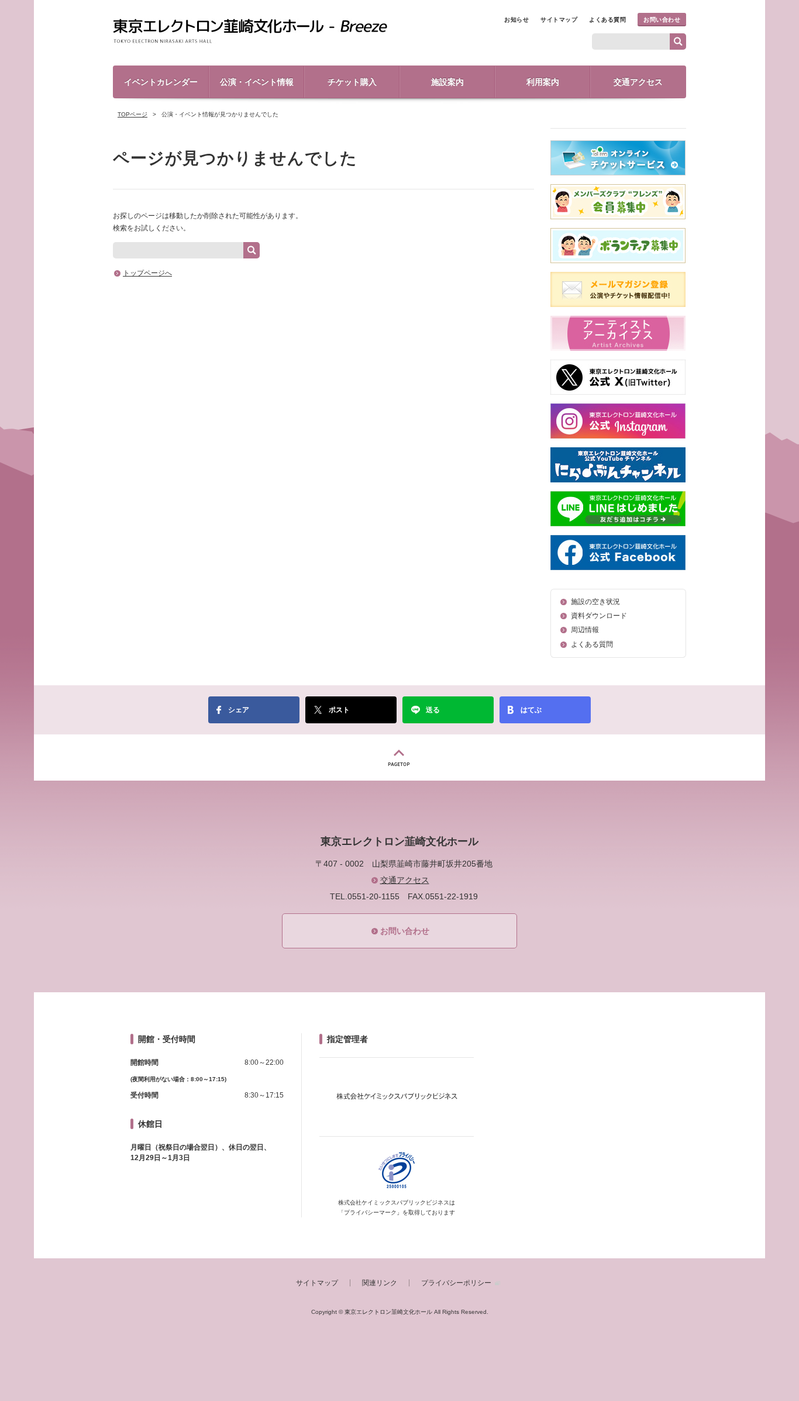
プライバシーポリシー (456, 1283)
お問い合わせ (661, 19)
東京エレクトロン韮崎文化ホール (250, 31)
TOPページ (132, 114)
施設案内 (447, 82)
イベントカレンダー (161, 82)
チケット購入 (352, 82)
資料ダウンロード (599, 616)
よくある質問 (607, 19)
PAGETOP (399, 757)
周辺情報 (585, 630)
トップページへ (147, 273)
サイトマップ (558, 19)
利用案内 (542, 82)
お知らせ (516, 19)
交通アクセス (638, 82)
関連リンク (379, 1283)
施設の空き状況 (595, 602)
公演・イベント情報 (257, 82)
